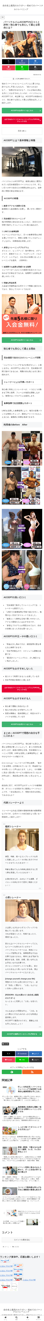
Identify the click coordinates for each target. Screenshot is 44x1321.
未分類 (6, 1044)
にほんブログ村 (6, 1266)
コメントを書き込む (22, 1240)
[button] (35, 67)
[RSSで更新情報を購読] (32, 1072)
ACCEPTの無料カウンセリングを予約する (22, 1034)
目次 (20, 131)
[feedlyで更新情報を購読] (12, 1072)
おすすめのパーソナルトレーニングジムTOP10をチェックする (22, 120)
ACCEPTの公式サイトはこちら (22, 110)
